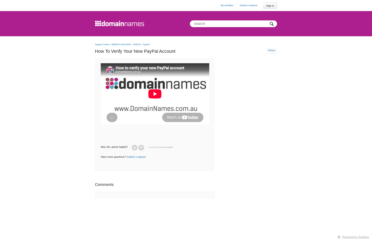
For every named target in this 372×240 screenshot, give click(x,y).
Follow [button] (271, 50)
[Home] (119, 23)
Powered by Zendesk (355, 237)
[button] (135, 148)
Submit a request (248, 5)
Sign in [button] (270, 5)
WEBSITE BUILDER (121, 44)
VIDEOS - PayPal (141, 44)
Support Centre (102, 44)
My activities (227, 5)
